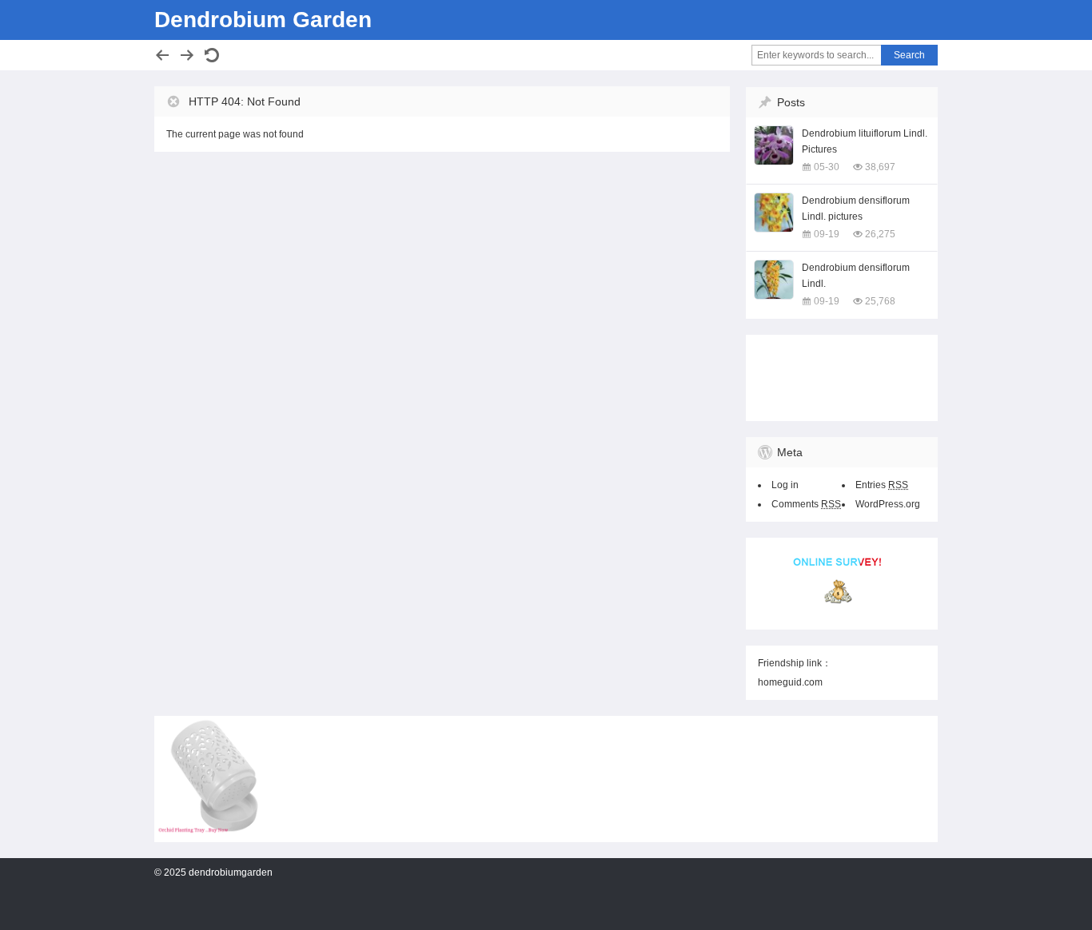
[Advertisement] (838, 375)
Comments (806, 504)
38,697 (880, 167)
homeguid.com (790, 682)
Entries (881, 485)
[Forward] (187, 55)
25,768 (880, 301)
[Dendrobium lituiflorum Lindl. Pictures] (774, 145)
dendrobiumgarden (231, 872)
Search (909, 55)
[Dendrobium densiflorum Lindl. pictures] (774, 212)
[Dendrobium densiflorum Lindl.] (774, 280)
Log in (785, 485)
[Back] (162, 55)
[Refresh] (212, 55)
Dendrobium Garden (263, 19)
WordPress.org (887, 504)
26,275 (880, 234)
